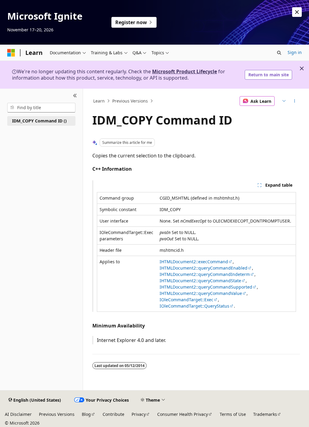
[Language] (283, 101)
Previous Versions (130, 101)
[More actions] (294, 101)
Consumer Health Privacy (182, 414)
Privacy (139, 414)
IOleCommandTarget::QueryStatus (194, 306)
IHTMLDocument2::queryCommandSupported (206, 287)
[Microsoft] (11, 53)
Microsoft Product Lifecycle (184, 71)
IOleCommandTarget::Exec (186, 299)
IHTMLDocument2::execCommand (194, 261)
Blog (86, 414)
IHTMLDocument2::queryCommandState (200, 280)
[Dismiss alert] (297, 12)
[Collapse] (75, 96)
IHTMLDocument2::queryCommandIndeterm (205, 274)
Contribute (113, 414)
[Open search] (279, 52)
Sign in (295, 52)
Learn (99, 101)
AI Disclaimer (18, 414)
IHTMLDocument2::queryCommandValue (201, 293)
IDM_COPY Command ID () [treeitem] (39, 121)
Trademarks (265, 414)
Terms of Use (233, 414)
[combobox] (41, 107)
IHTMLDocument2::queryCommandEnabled (203, 268)
